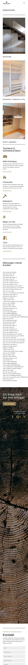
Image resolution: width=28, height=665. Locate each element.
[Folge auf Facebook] (12, 417)
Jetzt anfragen (9, 404)
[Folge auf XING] (24, 417)
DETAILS (14, 39)
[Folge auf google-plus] (18, 417)
